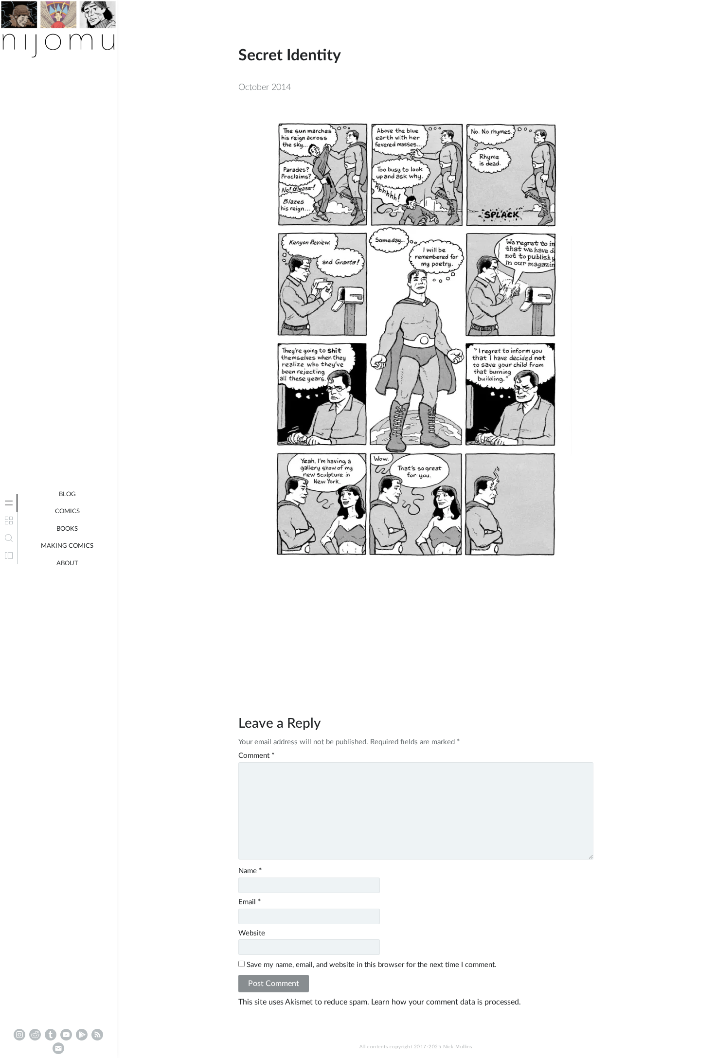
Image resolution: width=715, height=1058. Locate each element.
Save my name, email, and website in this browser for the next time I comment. (372, 964)
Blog (67, 494)
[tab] (9, 503)
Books (67, 529)
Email (249, 902)
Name (250, 871)
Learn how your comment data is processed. (446, 1002)
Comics (67, 511)
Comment (256, 755)
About (67, 563)
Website (251, 933)
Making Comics (67, 546)
